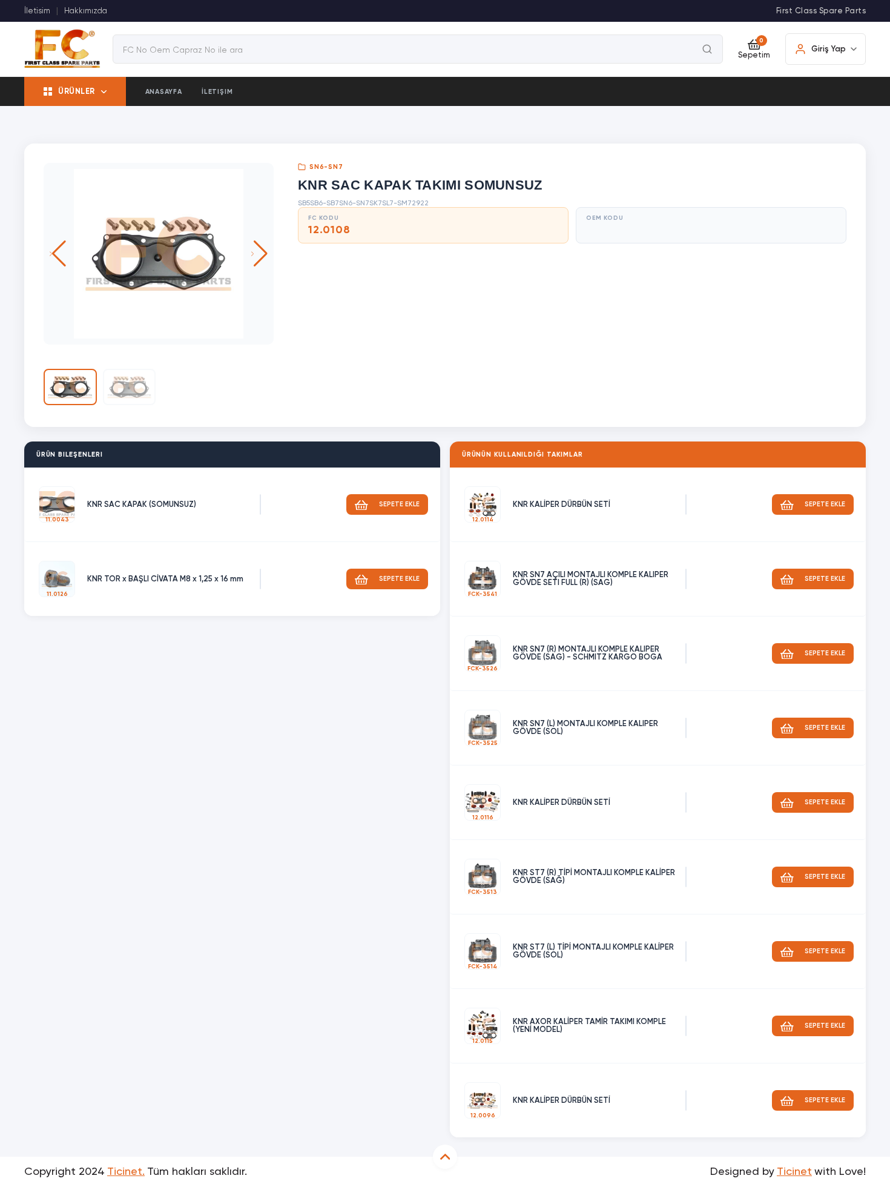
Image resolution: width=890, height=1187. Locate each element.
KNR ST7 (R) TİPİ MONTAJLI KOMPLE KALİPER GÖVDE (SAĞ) (594, 877)
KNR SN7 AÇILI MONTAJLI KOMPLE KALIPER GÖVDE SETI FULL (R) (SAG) (590, 579)
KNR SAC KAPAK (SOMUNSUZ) (141, 505)
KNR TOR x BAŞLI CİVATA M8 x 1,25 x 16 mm (165, 579)
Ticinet (794, 1171)
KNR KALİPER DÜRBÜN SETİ (561, 505)
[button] (259, 253)
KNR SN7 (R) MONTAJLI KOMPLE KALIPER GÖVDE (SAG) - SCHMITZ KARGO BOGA (587, 653)
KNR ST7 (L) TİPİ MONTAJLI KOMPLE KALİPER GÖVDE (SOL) (593, 951)
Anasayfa (163, 91)
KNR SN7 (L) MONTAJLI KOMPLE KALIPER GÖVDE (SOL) (585, 728)
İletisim (37, 11)
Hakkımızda (85, 11)
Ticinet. (126, 1171)
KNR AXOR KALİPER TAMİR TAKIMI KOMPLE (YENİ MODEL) (589, 1026)
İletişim (217, 91)
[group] (159, 254)
